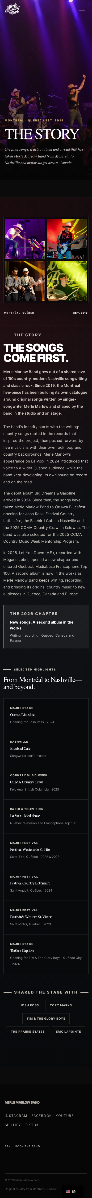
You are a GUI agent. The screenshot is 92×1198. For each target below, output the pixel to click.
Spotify (13, 1125)
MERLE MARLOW (22, 1102)
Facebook (41, 1116)
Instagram (16, 1116)
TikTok (32, 1125)
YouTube (65, 1116)
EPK (8, 1146)
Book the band (27, 1146)
